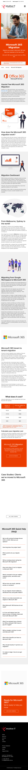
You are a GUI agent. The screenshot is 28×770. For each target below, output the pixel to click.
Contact (4, 741)
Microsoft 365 (4, 90)
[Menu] (25, 6)
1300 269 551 (21, 1)
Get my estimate (13, 456)
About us (4, 736)
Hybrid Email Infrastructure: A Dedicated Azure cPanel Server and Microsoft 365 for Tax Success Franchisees (14, 506)
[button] (25, 11)
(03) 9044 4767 (8, 1)
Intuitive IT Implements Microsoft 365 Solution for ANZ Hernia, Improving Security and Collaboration (22, 503)
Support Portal (5, 751)
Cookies (4, 747)
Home (2, 67)
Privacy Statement (6, 745)
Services (7, 67)
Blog (3, 739)
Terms (3, 749)
